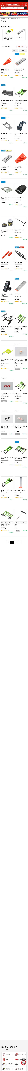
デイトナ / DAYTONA (19, 363)
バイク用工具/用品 (19, 18)
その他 (25, 18)
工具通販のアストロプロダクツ (7, 18)
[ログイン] (22, 4)
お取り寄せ (17, 344)
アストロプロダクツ (4, 70)
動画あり (21, 247)
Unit (2, 232)
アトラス (2, 136)
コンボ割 (3, 85)
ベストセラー (9, 150)
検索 (25, 7)
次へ (20, 542)
